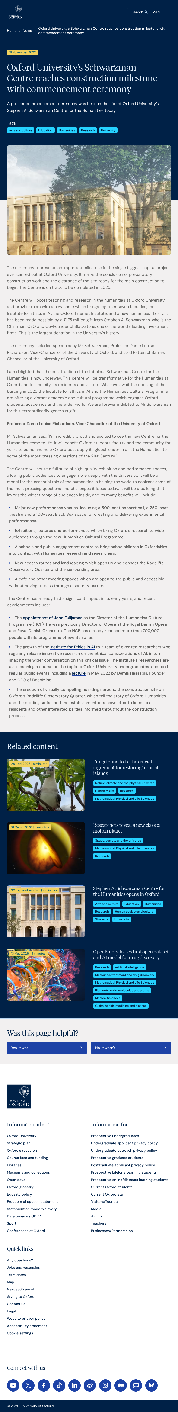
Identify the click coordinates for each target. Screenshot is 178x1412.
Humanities (67, 130)
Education (45, 130)
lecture (79, 673)
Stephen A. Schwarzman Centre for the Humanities (56, 110)
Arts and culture (20, 130)
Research (88, 130)
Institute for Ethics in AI (72, 647)
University (108, 130)
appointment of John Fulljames (52, 617)
